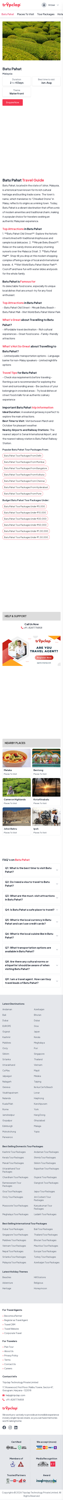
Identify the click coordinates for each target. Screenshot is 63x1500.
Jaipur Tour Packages (44, 1191)
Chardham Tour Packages (15, 1177)
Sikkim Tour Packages (45, 1163)
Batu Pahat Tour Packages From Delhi (22, 455)
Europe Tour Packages (45, 1251)
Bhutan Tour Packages (45, 1240)
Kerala (37, 1037)
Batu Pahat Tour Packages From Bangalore (25, 468)
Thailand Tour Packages (46, 1234)
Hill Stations (40, 1277)
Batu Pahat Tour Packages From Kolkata (24, 474)
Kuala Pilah (7, 1103)
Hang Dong (39, 1114)
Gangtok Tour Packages (46, 1182)
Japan (37, 1031)
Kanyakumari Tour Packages (43, 1207)
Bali (4, 1014)
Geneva (6, 1087)
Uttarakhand (8, 1064)
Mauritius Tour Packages (46, 1245)
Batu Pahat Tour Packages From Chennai (24, 480)
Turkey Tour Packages (45, 1256)
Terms (7, 1359)
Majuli (36, 1070)
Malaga (37, 1126)
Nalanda (6, 1098)
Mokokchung (9, 1131)
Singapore (39, 1053)
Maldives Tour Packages (14, 1240)
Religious (38, 1282)
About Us (8, 1351)
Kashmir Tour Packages (14, 1151)
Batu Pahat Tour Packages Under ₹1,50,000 (26, 537)
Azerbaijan (39, 1009)
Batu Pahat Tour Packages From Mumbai (24, 461)
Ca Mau (6, 1070)
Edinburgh (7, 1126)
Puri (36, 1048)
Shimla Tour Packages (45, 1157)
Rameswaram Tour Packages (11, 1184)
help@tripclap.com (15, 1395)
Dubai (5, 1020)
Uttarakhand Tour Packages (11, 1170)
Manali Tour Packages (13, 1163)
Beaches (6, 1277)
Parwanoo (7, 1137)
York (36, 1109)
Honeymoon (40, 1288)
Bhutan (37, 1014)
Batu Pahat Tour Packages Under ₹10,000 (25, 512)
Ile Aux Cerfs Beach (43, 1087)
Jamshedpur (8, 1114)
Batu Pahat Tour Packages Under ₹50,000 (25, 524)
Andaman (7, 1009)
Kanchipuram (40, 1103)
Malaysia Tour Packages (14, 1262)
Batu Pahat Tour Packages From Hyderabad (26, 487)
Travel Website (11, 1328)
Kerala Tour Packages (13, 1157)
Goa (36, 1026)
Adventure (7, 1282)
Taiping (37, 1081)
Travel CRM (9, 1324)
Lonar (37, 1092)
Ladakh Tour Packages (45, 1214)
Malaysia (7, 73)
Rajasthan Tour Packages (46, 1168)
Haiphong (39, 1098)
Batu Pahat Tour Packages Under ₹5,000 (24, 506)
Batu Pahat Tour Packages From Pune (22, 493)
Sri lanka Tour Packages (14, 1256)
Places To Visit (25, 14)
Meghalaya (39, 1042)
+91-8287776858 (15, 1399)
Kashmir (6, 1037)
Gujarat (6, 1031)
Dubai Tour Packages (12, 1229)
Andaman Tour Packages (46, 1151)
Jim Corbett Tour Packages (42, 1198)
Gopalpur (7, 1120)
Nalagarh (6, 1081)
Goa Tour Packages (12, 1191)
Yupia (36, 1131)
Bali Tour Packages (43, 1229)
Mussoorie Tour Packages (15, 1205)
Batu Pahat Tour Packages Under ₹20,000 (25, 518)
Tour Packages (45, 14)
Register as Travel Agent (16, 1320)
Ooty (5, 1048)
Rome (5, 1109)
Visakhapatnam (10, 1092)
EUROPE (6, 1026)
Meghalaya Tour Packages (15, 1214)
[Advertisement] (31, 142)
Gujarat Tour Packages (45, 1177)
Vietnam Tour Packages (14, 1245)
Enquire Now (12, 102)
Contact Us (10, 1364)
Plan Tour (9, 1346)
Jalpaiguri (7, 1076)
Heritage (6, 1288)
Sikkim (5, 1053)
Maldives (6, 1042)
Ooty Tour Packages (12, 1197)
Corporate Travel (13, 1333)
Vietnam (38, 1064)
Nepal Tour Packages (12, 1251)
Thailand (38, 1059)
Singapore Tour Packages (15, 1234)
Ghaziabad (39, 1120)
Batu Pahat (8, 14)
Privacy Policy (11, 1355)
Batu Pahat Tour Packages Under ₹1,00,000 (26, 531)
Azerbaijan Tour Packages (46, 1262)
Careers (8, 1368)
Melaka (37, 1076)
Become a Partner (13, 1315)
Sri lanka (6, 1059)
